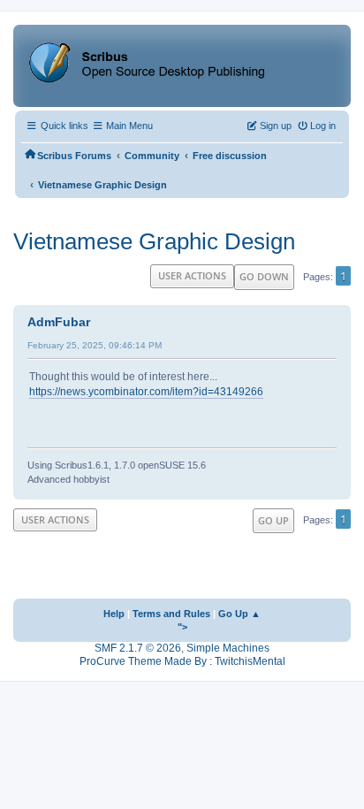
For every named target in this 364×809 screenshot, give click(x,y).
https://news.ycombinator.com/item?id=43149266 (146, 391)
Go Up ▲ (239, 613)
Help (114, 613)
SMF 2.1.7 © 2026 (138, 648)
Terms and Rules (171, 613)
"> (182, 627)
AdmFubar (58, 322)
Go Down (264, 276)
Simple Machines (227, 648)
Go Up (273, 520)
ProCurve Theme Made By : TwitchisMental (182, 661)
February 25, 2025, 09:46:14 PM (94, 345)
